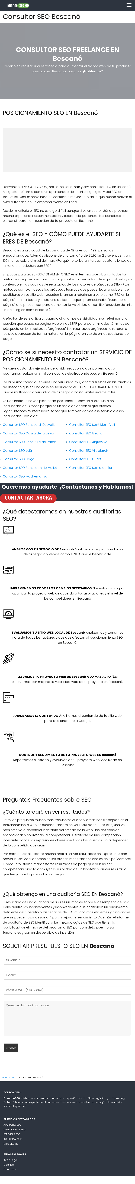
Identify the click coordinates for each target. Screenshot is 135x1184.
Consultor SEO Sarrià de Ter (90, 467)
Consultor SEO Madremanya (25, 476)
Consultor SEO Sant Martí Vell (92, 424)
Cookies (9, 1165)
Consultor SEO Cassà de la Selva (28, 433)
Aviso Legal (11, 1160)
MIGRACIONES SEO (14, 1129)
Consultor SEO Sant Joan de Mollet (30, 467)
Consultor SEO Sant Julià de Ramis (29, 442)
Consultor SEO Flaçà (18, 459)
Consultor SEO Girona (86, 433)
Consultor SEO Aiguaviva (88, 442)
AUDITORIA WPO (13, 1139)
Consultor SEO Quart (85, 459)
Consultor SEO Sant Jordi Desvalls (29, 424)
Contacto (10, 1169)
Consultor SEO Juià (17, 450)
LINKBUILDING (11, 1144)
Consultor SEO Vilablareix (88, 450)
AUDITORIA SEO (12, 1124)
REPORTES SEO (12, 1134)
